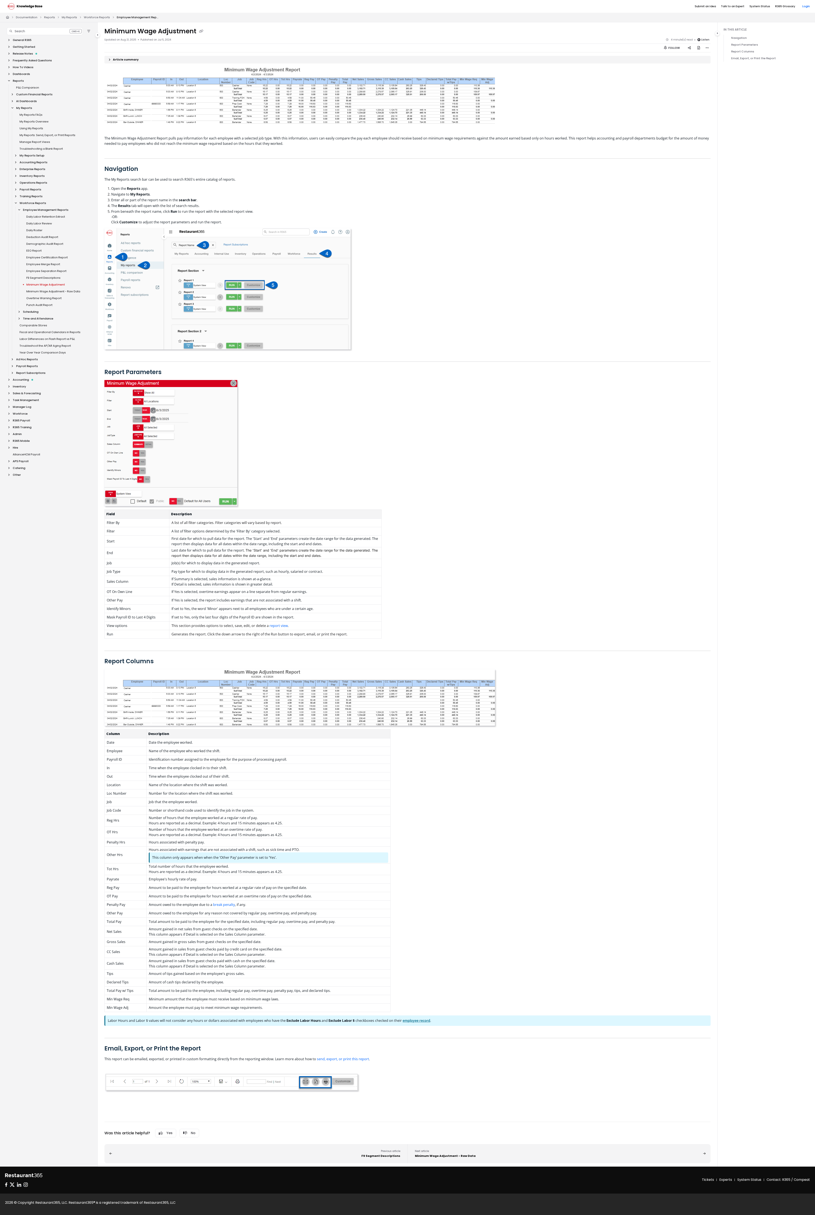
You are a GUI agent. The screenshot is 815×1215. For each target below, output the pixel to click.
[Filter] (88, 31)
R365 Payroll (21, 420)
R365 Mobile (21, 441)
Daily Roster (34, 230)
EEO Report (34, 251)
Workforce (20, 414)
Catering (19, 468)
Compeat (802, 1179)
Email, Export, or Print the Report (753, 58)
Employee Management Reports (138, 17)
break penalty (224, 904)
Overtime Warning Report (44, 298)
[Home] (25, 6)
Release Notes (23, 54)
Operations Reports (33, 183)
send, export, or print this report (343, 1059)
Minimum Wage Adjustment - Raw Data (53, 291)
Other (17, 475)
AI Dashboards (26, 101)
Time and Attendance (38, 319)
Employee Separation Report (46, 271)
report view (279, 625)
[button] (45, 31)
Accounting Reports (33, 162)
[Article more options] (707, 48)
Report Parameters (744, 45)
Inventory (19, 386)
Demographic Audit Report (44, 244)
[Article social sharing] (689, 48)
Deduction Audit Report (42, 237)
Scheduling (30, 312)
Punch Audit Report (39, 305)
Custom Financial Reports (34, 94)
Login (806, 6)
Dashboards (21, 74)
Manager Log (22, 407)
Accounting (21, 380)
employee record (416, 1020)
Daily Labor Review (39, 223)
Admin (17, 434)
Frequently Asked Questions (32, 60)
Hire (15, 448)
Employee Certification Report (47, 257)
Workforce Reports (97, 17)
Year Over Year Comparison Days (43, 353)
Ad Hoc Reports (27, 359)
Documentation (26, 17)
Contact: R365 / (780, 1179)
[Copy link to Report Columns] (160, 661)
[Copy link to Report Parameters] (168, 372)
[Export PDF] (698, 48)
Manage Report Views (35, 142)
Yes (169, 1133)
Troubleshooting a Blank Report (41, 149)
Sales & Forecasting (27, 393)
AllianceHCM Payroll (26, 454)
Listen (705, 40)
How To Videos (23, 67)
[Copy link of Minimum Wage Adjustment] (201, 31)
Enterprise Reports (32, 169)
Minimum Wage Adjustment (45, 285)
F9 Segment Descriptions (43, 278)
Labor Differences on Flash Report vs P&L (47, 339)
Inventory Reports (32, 176)
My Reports (69, 17)
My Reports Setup (32, 155)
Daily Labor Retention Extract (45, 217)
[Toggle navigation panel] (97, 35)
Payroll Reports (30, 189)
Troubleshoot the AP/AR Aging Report (45, 346)
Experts (725, 1179)
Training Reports (31, 196)
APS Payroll (21, 461)
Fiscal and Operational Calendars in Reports (50, 332)
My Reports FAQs (31, 115)
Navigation (739, 38)
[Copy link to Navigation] (145, 169)
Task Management (26, 400)
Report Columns (742, 51)
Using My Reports (31, 128)
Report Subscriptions (30, 373)
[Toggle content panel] (717, 33)
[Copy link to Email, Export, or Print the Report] (207, 1048)
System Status (749, 1179)
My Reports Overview (34, 122)
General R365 (22, 40)
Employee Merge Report (43, 264)
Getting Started (24, 47)
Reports (49, 17)
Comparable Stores (33, 325)
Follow (674, 48)
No (193, 1133)
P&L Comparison (27, 88)
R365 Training (22, 427)
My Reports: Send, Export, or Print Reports (47, 135)
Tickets (708, 1179)
